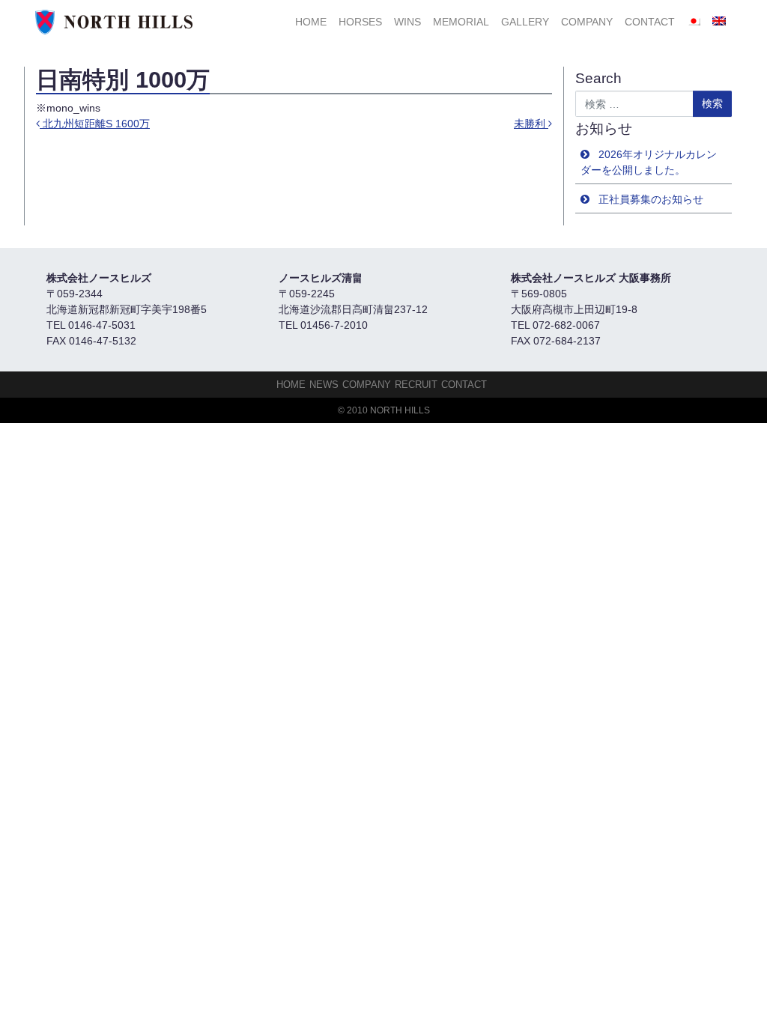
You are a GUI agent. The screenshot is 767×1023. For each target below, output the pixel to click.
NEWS (324, 384)
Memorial (461, 22)
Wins (407, 22)
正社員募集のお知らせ (650, 199)
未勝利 (531, 124)
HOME (311, 22)
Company (587, 22)
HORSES (360, 22)
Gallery (525, 22)
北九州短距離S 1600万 (95, 124)
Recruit (416, 384)
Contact (650, 22)
